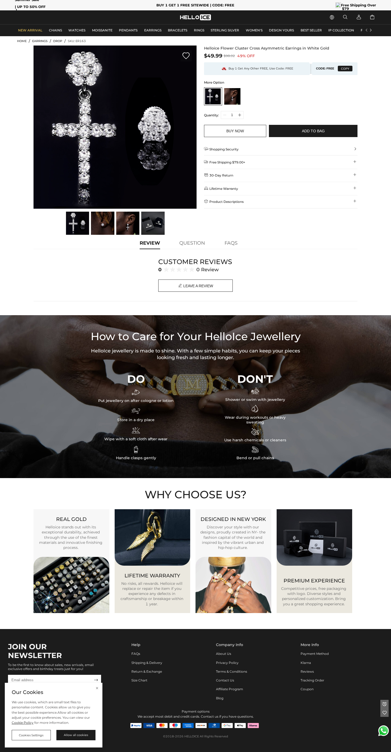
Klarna (306, 663)
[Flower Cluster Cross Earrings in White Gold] (232, 96)
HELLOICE (191, 736)
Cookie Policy (23, 723)
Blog (219, 698)
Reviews (307, 671)
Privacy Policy (227, 663)
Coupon (307, 689)
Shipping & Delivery (146, 663)
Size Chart (139, 680)
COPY (345, 68)
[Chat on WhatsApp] (383, 730)
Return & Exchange (146, 671)
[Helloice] (195, 17)
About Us (223, 654)
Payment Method (315, 654)
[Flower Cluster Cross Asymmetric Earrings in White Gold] (213, 96)
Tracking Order (312, 680)
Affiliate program (229, 689)
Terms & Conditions (231, 671)
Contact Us (225, 680)
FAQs (135, 654)
